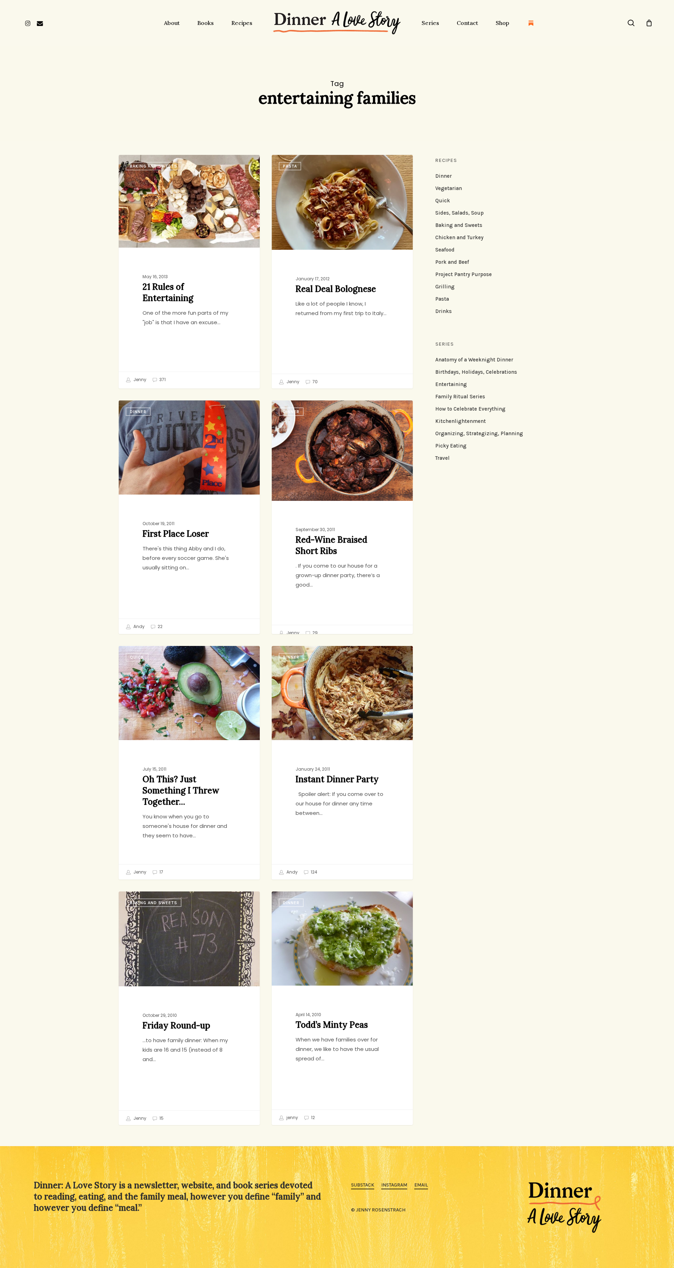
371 (162, 380)
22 (160, 626)
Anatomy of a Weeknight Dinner (474, 360)
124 (313, 872)
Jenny (139, 380)
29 (314, 633)
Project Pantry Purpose (463, 274)
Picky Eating (451, 446)
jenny (291, 1117)
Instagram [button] (394, 1185)
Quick (137, 657)
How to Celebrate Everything (470, 409)
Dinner (138, 411)
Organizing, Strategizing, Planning (479, 433)
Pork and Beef (452, 262)
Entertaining (451, 384)
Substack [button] (362, 1185)
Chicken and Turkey (459, 237)
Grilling (445, 286)
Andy (138, 626)
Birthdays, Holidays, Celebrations (476, 372)
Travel (442, 458)
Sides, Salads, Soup (459, 213)
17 (160, 872)
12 (312, 1117)
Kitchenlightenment (460, 421)
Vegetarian (448, 188)
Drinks (443, 311)
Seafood (445, 250)
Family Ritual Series (460, 396)
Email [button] (421, 1185)
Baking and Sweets (153, 166)
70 (314, 382)
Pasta (290, 166)
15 (161, 1118)
